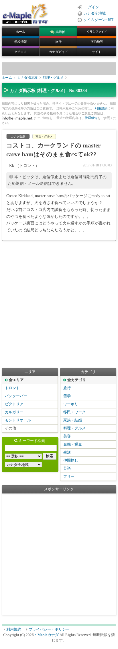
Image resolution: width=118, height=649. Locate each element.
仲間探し (70, 460)
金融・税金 (72, 444)
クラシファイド (97, 31)
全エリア (16, 380)
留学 (67, 396)
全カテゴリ (76, 380)
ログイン (91, 7)
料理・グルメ (53, 78)
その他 (10, 428)
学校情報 (20, 41)
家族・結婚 (72, 420)
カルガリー (14, 412)
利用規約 (101, 108)
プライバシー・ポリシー (49, 629)
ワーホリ (70, 404)
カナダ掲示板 (27, 78)
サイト (96, 51)
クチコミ (20, 51)
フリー (68, 477)
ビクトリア (14, 404)
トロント (12, 388)
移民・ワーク (74, 412)
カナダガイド (58, 51)
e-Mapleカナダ (47, 635)
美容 (67, 436)
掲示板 (60, 32)
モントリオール (18, 420)
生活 (67, 452)
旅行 (58, 41)
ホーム (20, 31)
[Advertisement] (59, 304)
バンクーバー (16, 396)
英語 (67, 468)
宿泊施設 (97, 41)
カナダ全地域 (94, 13)
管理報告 (91, 118)
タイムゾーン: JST (98, 20)
